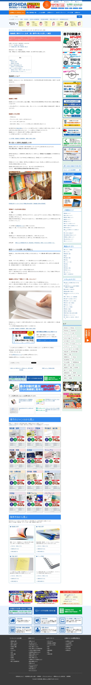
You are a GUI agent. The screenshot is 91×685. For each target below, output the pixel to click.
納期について (67, 213)
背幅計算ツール (20, 225)
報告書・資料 (14, 428)
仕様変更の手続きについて (70, 235)
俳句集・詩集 (67, 268)
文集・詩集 (13, 653)
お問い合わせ (45, 627)
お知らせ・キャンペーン (70, 315)
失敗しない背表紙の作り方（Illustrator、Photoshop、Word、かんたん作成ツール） (35, 242)
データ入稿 (70, 12)
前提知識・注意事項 (51, 642)
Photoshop (66, 330)
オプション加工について (70, 223)
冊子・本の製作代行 (69, 274)
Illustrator (66, 327)
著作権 (74, 372)
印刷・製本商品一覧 (31, 12)
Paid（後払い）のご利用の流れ (35, 648)
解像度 (69, 375)
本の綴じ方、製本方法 (18, 45)
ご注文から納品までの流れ (34, 650)
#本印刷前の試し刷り (64, 19)
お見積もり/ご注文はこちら (17, 12)
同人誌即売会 (66, 359)
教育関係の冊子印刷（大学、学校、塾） (77, 362)
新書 (65, 364)
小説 (12, 652)
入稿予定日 (75, 597)
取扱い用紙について (69, 217)
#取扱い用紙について (54, 19)
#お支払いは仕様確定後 (34, 19)
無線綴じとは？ (13, 60)
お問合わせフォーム (17, 354)
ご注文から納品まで (69, 233)
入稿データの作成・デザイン (71, 298)
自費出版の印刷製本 (67, 372)
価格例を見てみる (15, 548)
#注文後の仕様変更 (44, 19)
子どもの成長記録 (67, 362)
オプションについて (33, 665)
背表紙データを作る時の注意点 (17, 66)
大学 (73, 359)
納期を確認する (14, 551)
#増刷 (21, 19)
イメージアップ (67, 335)
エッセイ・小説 (68, 261)
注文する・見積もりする (16, 546)
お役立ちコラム (69, 644)
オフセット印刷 (67, 338)
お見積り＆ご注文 (12, 424)
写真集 (65, 354)
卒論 (70, 354)
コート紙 (66, 343)
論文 (66, 255)
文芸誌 (12, 493)
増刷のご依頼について (69, 237)
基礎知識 (22, 46)
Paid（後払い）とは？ (34, 646)
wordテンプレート (60, 12)
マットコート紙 (67, 349)
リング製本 (40, 556)
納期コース (68, 597)
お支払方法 (44, 618)
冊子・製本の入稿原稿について (71, 225)
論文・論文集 (13, 644)
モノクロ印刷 (75, 349)
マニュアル (49, 450)
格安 (73, 364)
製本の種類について (33, 661)
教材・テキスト (14, 642)
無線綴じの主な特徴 (15, 63)
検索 (79, 16)
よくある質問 (42, 12)
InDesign (72, 327)
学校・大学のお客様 (68, 174)
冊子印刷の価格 (74, 351)
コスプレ (73, 341)
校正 (69, 364)
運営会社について (20, 676)
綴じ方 (26, 46)
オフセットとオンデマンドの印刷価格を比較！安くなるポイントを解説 (52, 409)
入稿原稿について (33, 666)
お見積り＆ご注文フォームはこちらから (47, 340)
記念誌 (29, 450)
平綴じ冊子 (14, 556)
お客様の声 (68, 646)
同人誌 (74, 357)
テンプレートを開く (51, 644)
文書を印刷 (49, 653)
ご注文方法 (19, 618)
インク (74, 335)
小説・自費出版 (15, 471)
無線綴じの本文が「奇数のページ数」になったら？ (21, 69)
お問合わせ (77, 12)
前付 (48, 646)
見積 (65, 375)
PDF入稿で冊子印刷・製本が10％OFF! (21, 603)
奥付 (48, 652)
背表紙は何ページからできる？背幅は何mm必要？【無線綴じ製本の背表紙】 (27, 203)
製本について (67, 219)
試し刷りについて (68, 215)
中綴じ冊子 (40, 526)
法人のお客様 (67, 186)
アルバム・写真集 (68, 306)
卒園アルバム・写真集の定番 (48, 368)
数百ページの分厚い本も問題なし (16, 68)
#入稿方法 (26, 19)
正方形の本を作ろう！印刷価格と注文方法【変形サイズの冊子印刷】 (26, 401)
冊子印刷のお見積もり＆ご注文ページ (18, 71)
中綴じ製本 (19, 128)
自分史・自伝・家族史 (69, 302)
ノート (78, 343)
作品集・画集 (14, 450)
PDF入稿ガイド (68, 227)
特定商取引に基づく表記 (30, 676)
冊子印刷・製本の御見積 (23, 627)
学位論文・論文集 (51, 428)
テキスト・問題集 (33, 428)
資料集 (65, 378)
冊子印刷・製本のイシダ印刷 (44, 679)
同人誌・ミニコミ (68, 304)
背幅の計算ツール (33, 655)
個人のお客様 (67, 197)
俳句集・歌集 (32, 471)
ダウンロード (50, 641)
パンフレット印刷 (67, 346)
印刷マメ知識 (67, 309)
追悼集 (70, 378)
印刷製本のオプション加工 (67, 357)
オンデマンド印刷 (76, 338)
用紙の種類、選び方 (69, 291)
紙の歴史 (76, 367)
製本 (19, 46)
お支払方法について (69, 239)
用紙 (71, 367)
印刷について (67, 221)
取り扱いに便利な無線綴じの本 (16, 65)
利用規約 (39, 676)
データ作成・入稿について (73, 618)
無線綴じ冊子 (14, 46)
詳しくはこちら (68, 181)
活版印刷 (66, 367)
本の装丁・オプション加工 (70, 300)
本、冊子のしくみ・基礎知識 (71, 296)
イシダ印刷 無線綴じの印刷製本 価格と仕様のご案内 (22, 138)
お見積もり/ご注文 (70, 641)
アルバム (66, 333)
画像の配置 (49, 650)
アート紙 (72, 333)
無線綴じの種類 (14, 61)
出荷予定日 (65, 601)
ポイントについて (68, 241)
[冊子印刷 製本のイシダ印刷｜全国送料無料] (18, 3)
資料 (79, 375)
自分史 (47, 471)
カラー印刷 (66, 341)
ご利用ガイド (50, 12)
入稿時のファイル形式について (35, 659)
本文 (48, 648)
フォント (75, 346)
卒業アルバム (32, 493)
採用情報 (68, 676)
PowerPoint (73, 330)
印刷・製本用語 (68, 311)
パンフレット (50, 493)
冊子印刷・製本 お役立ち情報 (71, 313)
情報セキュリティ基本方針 (59, 676)
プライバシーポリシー (47, 676)
